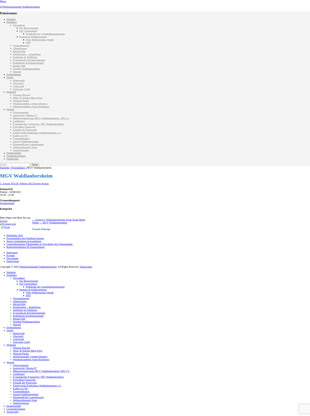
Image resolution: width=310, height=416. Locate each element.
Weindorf (11, 92)
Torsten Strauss (41, 183)
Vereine (10, 109)
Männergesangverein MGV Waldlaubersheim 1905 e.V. (41, 118)
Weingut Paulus (21, 100)
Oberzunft (18, 83)
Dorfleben (11, 22)
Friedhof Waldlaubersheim (26, 68)
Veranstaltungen (21, 45)
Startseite (11, 19)
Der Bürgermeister (28, 28)
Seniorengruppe (21, 150)
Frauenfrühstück (21, 138)
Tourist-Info (12, 159)
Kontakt (10, 255)
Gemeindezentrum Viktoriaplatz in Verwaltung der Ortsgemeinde (39, 244)
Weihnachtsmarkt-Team (25, 147)
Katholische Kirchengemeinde (28, 63)
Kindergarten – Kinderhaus (27, 54)
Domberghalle (13, 153)
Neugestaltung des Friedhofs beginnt (25, 238)
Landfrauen (19, 121)
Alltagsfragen (20, 48)
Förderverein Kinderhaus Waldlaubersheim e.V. (37, 132)
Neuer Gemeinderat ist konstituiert (23, 241)
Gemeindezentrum (15, 156)
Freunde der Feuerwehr (25, 129)
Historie (17, 71)
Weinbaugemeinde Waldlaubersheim (38, 266)
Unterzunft (18, 86)
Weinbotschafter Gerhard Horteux (30, 103)
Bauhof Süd (19, 65)
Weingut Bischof (21, 95)
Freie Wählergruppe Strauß (39, 39)
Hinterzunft (19, 80)
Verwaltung (19, 25)
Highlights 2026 (14, 235)
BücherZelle (19, 51)
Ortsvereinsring (21, 112)
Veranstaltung (19, 167)
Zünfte (9, 77)
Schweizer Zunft (21, 89)
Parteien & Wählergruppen (33, 36)
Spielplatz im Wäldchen (25, 57)
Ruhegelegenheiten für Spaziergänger (25, 247)
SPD (28, 42)
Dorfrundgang (13, 74)
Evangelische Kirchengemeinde (29, 60)
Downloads (12, 258)
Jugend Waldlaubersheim (25, 141)
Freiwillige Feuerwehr (24, 127)
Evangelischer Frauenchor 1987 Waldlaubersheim (38, 124)
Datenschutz (12, 261)
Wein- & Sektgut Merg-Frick (27, 97)
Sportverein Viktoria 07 (25, 115)
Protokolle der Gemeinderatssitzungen (45, 33)
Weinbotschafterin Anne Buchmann (31, 106)
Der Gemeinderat (28, 31)
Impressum (12, 252)
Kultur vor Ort (20, 135)
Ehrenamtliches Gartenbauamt (28, 144)
